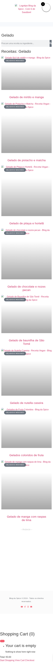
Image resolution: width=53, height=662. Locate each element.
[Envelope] (31, 607)
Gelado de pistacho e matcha (26, 160)
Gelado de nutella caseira (26, 402)
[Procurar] (51, 43)
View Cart (19, 660)
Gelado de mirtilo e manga (26, 97)
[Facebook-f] (25, 607)
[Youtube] (22, 607)
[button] (26, 24)
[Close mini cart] (2, 641)
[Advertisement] (26, 562)
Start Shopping (7, 660)
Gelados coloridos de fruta (26, 455)
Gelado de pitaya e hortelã (26, 223)
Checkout (29, 660)
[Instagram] (28, 607)
